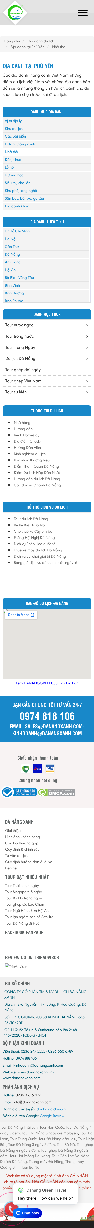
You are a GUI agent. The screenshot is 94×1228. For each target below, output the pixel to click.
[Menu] (82, 13)
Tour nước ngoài (20, 325)
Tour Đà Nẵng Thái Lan (19, 1127)
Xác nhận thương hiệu (32, 460)
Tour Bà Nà (66, 1144)
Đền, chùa (13, 159)
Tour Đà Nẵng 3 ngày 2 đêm (31, 1144)
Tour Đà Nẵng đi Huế (22, 923)
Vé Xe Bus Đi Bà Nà (29, 525)
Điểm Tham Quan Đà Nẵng (36, 466)
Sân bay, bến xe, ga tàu (24, 198)
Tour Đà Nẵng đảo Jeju (57, 1138)
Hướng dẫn (23, 428)
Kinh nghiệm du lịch (30, 453)
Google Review (52, 1115)
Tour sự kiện (16, 392)
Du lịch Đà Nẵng (20, 358)
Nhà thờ (11, 151)
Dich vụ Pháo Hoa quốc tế (34, 543)
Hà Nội (10, 238)
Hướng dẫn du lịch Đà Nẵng (37, 478)
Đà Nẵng (12, 254)
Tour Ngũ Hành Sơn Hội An (27, 910)
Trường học (14, 175)
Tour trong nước (19, 336)
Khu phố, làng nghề (21, 190)
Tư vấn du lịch (16, 855)
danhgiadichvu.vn (51, 1109)
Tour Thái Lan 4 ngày (22, 885)
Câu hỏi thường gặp (21, 843)
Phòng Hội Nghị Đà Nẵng (34, 537)
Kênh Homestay (26, 435)
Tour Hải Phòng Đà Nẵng (30, 1155)
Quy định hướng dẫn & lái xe (28, 861)
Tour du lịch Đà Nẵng (31, 518)
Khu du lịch (14, 128)
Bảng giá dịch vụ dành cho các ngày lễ (45, 562)
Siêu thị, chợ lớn (17, 182)
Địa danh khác (17, 206)
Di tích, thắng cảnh (20, 144)
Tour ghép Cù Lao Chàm (25, 904)
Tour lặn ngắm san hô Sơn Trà (29, 916)
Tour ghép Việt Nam (23, 381)
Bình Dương (14, 293)
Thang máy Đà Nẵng (46, 1161)
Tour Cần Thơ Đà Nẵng (71, 1155)
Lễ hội (9, 167)
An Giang (13, 262)
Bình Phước (14, 300)
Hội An (10, 269)
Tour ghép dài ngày (23, 369)
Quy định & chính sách (23, 849)
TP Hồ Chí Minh (17, 231)
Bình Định (12, 285)
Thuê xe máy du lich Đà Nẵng (38, 550)
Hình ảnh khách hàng (22, 836)
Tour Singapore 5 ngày (23, 891)
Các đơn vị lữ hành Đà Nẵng (37, 485)
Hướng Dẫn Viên (27, 447)
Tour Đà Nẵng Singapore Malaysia (50, 1133)
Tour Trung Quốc (23, 1138)
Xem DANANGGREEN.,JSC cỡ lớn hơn (47, 683)
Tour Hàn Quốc (52, 1127)
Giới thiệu (13, 830)
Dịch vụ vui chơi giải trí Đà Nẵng (40, 556)
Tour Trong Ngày (20, 347)
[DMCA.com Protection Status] (56, 792)
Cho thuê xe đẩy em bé (33, 531)
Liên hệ (11, 868)
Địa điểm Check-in (28, 441)
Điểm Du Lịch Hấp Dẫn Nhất (37, 472)
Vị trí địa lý (13, 120)
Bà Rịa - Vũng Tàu (19, 277)
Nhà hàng (22, 422)
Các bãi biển (15, 136)
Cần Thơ (12, 246)
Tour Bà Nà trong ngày (23, 898)
